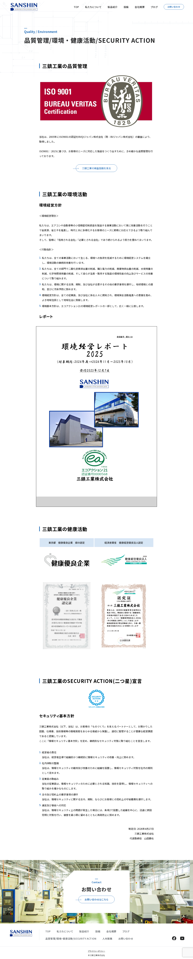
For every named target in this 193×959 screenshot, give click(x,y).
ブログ (154, 7)
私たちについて (93, 7)
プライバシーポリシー (96, 951)
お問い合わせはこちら (96, 899)
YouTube (182, 938)
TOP (76, 7)
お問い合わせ (174, 6)
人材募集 (107, 938)
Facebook (174, 938)
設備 (126, 7)
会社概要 (140, 7)
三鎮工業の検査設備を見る (96, 168)
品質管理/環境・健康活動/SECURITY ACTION (70, 938)
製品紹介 (113, 7)
